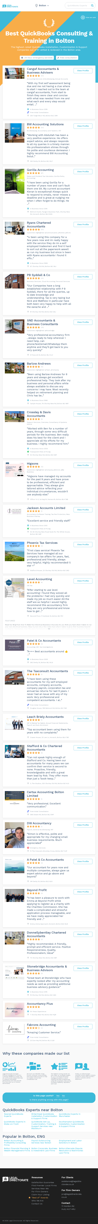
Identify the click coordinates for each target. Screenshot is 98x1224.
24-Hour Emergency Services (38, 57)
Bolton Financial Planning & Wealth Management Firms (17, 1149)
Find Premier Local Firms (44, 1185)
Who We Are (37, 1200)
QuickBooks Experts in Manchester (69, 1115)
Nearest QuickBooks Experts (13, 1115)
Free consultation (68, 57)
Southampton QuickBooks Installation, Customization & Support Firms (72, 1123)
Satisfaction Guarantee (43, 1182)
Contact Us (37, 1203)
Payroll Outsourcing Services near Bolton (41, 1141)
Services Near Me (40, 1188)
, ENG (40, 1136)
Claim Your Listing (40, 1194)
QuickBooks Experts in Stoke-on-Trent (14, 1122)
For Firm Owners (40, 1191)
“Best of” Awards (40, 1197)
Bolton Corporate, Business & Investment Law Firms (44, 1149)
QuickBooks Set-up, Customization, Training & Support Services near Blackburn (43, 1125)
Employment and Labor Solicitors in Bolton (70, 1141)
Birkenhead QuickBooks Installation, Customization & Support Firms (44, 1116)
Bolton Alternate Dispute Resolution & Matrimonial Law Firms (71, 1150)
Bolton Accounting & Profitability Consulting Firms (15, 1142)
